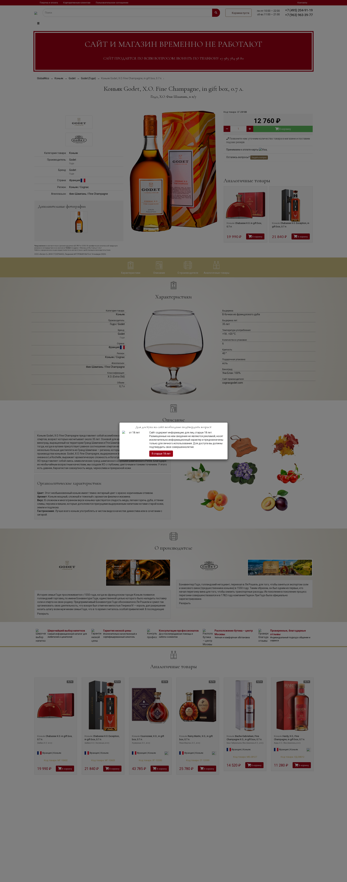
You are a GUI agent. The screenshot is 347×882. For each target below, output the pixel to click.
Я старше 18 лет (161, 453)
